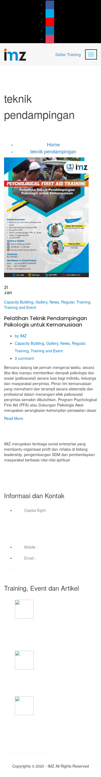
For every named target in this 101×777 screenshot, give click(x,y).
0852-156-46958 (53, 547)
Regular (67, 302)
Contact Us (14, 568)
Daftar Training (68, 54)
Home (53, 144)
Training (83, 302)
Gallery (41, 302)
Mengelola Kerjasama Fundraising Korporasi (53, 677)
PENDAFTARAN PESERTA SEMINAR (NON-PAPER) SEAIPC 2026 (52, 725)
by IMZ (21, 335)
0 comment (24, 358)
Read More (13, 418)
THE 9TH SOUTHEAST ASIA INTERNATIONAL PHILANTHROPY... (55, 629)
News (54, 302)
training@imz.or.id (52, 558)
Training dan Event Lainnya (27, 752)
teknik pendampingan (53, 151)
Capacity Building (18, 302)
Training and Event (20, 307)
